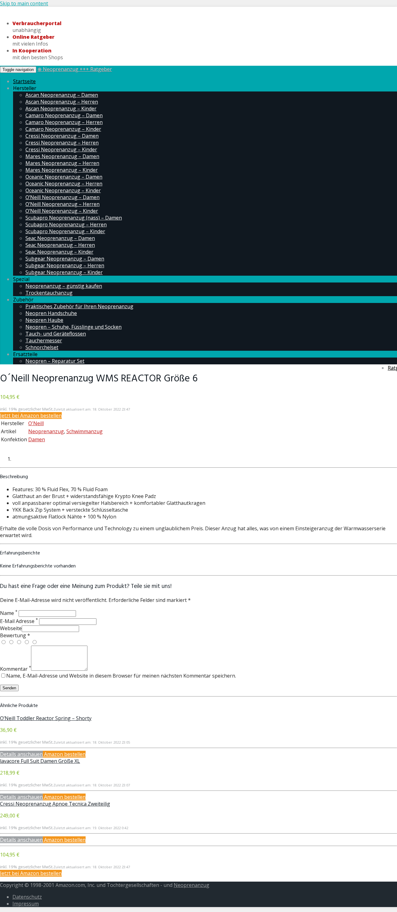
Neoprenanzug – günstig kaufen (63, 285)
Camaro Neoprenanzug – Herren (64, 122)
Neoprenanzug (46, 431)
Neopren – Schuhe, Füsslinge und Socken (73, 326)
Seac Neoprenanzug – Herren (60, 245)
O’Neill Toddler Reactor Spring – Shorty (45, 718)
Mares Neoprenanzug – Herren (62, 163)
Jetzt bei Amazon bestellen (31, 415)
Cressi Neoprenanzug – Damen (62, 135)
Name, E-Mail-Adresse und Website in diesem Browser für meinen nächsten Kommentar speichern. (121, 675)
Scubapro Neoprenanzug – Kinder (65, 231)
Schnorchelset (41, 347)
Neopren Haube (44, 320)
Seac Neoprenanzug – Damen (60, 238)
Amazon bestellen (64, 754)
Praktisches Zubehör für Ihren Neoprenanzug (79, 306)
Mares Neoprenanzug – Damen (62, 156)
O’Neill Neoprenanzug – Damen (62, 197)
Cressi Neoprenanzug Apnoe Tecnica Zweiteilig (55, 803)
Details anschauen (21, 754)
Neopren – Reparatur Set (54, 361)
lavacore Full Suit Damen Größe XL (40, 761)
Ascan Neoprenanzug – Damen (61, 94)
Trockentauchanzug (49, 292)
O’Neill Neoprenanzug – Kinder (61, 210)
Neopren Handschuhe (51, 313)
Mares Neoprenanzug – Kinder (61, 170)
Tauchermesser (43, 340)
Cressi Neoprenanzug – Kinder (61, 149)
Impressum (25, 903)
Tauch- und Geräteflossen (55, 333)
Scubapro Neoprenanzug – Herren (66, 224)
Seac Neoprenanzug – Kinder (59, 251)
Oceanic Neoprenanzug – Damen (63, 176)
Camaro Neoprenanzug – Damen (64, 115)
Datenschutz (27, 896)
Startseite (24, 81)
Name (8, 613)
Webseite (11, 628)
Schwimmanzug (84, 431)
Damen (36, 439)
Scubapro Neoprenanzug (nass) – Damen (73, 217)
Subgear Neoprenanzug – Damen (64, 258)
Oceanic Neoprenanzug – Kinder (63, 190)
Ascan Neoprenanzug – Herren (61, 101)
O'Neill (36, 423)
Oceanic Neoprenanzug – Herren (63, 183)
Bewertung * (15, 635)
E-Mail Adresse (19, 621)
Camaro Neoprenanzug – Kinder (63, 129)
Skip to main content (24, 3)
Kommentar (15, 668)
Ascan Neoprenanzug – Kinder (60, 108)
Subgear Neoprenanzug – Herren (64, 265)
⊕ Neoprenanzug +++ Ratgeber (75, 69)
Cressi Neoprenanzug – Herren (62, 142)
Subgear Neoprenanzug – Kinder (64, 272)
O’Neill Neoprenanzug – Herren (62, 204)
